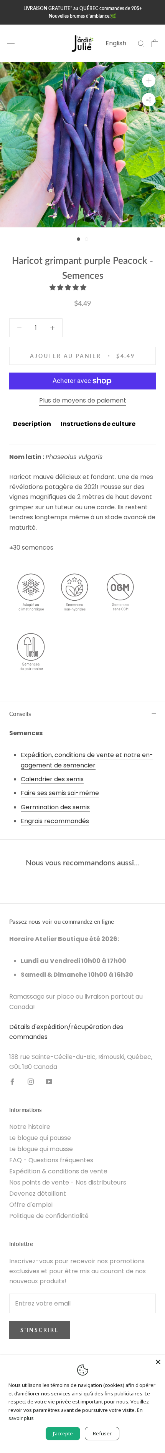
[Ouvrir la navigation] (11, 43)
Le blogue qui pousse (40, 1137)
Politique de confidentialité (49, 1215)
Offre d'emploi (31, 1204)
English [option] (116, 43)
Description (32, 423)
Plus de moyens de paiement (82, 400)
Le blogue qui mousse (41, 1149)
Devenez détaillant (37, 1193)
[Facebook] (12, 1082)
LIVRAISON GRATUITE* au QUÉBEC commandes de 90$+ (82, 8)
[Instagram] (31, 1082)
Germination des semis (55, 807)
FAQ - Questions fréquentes (51, 1160)
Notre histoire (29, 1126)
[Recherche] (141, 43)
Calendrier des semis (52, 779)
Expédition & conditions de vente (58, 1171)
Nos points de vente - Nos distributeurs (67, 1182)
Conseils (20, 713)
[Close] (158, 1362)
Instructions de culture (98, 423)
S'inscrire (39, 1330)
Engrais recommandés (55, 821)
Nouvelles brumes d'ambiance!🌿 (82, 16)
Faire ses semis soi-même (60, 793)
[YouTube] (49, 1082)
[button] (69, 287)
